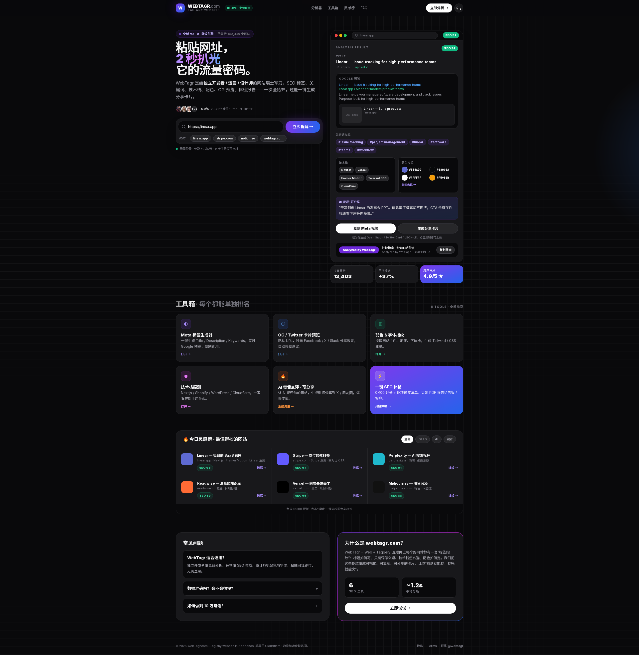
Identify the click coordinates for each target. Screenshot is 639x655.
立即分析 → (439, 8)
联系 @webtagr (452, 646)
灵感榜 (349, 8)
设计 (450, 439)
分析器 (316, 8)
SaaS (423, 439)
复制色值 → (409, 184)
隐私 (420, 646)
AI (436, 439)
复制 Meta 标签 (365, 228)
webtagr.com (273, 138)
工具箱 (333, 8)
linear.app (200, 138)
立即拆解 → (303, 126)
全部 (407, 439)
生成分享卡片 (428, 228)
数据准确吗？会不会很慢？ (252, 588)
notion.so (248, 138)
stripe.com (224, 138)
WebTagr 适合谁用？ (252, 557)
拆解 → (262, 468)
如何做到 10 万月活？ (252, 605)
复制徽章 (446, 250)
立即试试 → (400, 608)
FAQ (364, 8)
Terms (432, 646)
